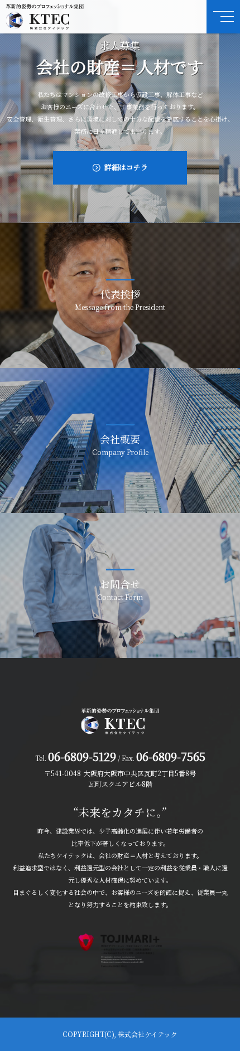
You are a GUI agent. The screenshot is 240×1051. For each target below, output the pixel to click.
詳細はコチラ (126, 167)
